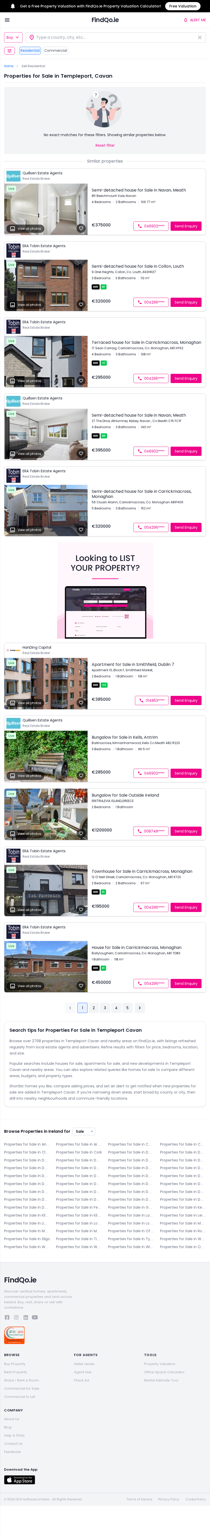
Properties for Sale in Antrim (27, 1144)
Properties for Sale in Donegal (183, 1152)
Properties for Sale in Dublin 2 (183, 1160)
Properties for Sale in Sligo (27, 1239)
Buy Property (14, 1364)
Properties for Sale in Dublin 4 (79, 1168)
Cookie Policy (195, 1499)
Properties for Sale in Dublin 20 (79, 1199)
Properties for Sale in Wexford (79, 1247)
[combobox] (116, 37)
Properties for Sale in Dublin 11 (79, 1184)
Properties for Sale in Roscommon (183, 1231)
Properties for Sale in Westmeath (27, 1247)
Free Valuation (182, 6)
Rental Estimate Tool (161, 1380)
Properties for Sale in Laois (131, 1215)
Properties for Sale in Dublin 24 (183, 1199)
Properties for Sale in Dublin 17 (183, 1192)
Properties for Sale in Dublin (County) (27, 1207)
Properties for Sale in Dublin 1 (131, 1160)
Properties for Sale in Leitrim (183, 1215)
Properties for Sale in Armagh (79, 1144)
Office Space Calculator (164, 1372)
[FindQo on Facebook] (7, 1318)
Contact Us (13, 1444)
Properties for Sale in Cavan (183, 1144)
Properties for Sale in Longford (79, 1223)
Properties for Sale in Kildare (27, 1215)
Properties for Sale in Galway (131, 1207)
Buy (9, 37)
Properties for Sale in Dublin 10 (27, 1184)
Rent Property (15, 1372)
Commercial (55, 50)
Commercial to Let (19, 1397)
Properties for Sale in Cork (79, 1152)
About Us (11, 1419)
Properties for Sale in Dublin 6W (27, 1176)
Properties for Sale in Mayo (183, 1223)
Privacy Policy (168, 1499)
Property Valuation (159, 1364)
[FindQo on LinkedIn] (26, 1318)
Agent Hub (83, 1372)
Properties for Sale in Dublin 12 (131, 1184)
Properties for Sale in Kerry (183, 1207)
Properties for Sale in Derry (131, 1152)
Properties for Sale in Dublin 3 (27, 1168)
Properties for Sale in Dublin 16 (131, 1192)
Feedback (12, 1452)
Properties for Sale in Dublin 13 (183, 1184)
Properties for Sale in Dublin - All (79, 1160)
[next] (140, 1008)
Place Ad (81, 1380)
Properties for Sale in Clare (27, 1152)
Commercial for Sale (21, 1388)
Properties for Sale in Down (27, 1160)
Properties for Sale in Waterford (183, 1239)
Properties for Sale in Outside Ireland (183, 1247)
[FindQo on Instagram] (16, 1318)
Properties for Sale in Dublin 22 (131, 1199)
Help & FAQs (14, 1435)
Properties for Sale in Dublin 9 (183, 1176)
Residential (30, 50)
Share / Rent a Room (21, 1380)
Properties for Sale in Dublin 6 (183, 1168)
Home (8, 66)
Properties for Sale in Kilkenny (79, 1215)
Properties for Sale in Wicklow (131, 1247)
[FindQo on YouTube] (35, 1318)
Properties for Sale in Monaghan (79, 1231)
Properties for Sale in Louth (131, 1223)
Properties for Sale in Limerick (27, 1223)
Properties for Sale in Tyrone (131, 1239)
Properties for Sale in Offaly (131, 1231)
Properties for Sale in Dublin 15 (79, 1192)
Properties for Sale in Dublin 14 (27, 1192)
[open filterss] (9, 51)
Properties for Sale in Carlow (131, 1144)
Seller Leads (84, 1364)
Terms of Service (139, 1499)
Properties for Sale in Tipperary (79, 1239)
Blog (8, 1427)
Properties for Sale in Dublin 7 (79, 1176)
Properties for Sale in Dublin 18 (27, 1199)
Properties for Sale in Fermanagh (79, 1207)
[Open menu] (7, 20)
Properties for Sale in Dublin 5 (131, 1168)
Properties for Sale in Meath (27, 1231)
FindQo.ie (105, 19)
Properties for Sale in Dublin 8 (131, 1176)
